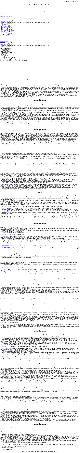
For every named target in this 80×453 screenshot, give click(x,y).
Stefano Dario (3, 24)
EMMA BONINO (5, 236)
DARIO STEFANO (5, 184)
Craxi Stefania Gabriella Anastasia (6, 32)
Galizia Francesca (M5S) (5, 34)
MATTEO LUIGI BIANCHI (7, 324)
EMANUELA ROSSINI (6, 247)
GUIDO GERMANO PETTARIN (8, 208)
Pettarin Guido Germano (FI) (5, 26)
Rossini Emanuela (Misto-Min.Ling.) (7, 30)
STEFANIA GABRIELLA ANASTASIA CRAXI (11, 269)
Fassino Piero (2, 16)
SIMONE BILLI (5, 348)
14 (11, 44)
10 (11, 35)
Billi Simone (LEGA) (4, 41)
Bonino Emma (3, 28)
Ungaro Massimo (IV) (4, 36)
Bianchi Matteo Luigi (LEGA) (6, 38)
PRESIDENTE (5, 78)
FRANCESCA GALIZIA (7, 283)
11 (11, 40)
